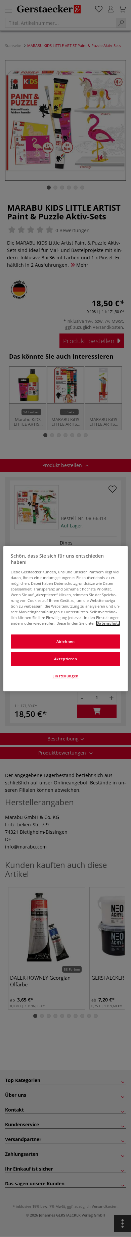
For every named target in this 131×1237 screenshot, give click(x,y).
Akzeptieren (65, 658)
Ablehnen (65, 641)
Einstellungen (65, 675)
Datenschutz (108, 623)
